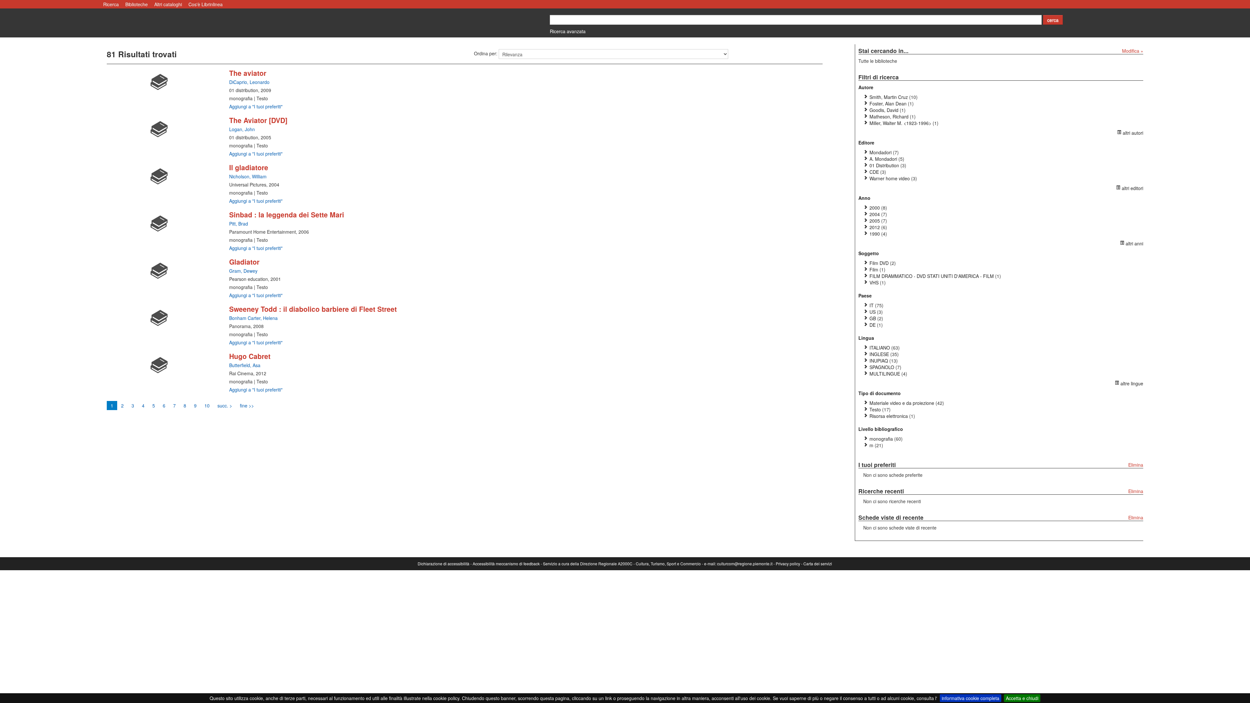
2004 (874, 214)
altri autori (1132, 133)
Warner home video (889, 178)
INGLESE (879, 354)
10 (207, 405)
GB (872, 318)
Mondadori (880, 152)
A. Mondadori (883, 159)
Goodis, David (883, 110)
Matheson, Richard (889, 116)
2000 (874, 207)
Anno (864, 198)
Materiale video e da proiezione (901, 403)
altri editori (1131, 188)
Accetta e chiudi (1022, 698)
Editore (866, 142)
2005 (874, 220)
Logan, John (242, 129)
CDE (874, 172)
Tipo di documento (879, 393)
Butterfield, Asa (244, 365)
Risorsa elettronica (888, 416)
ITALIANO (880, 347)
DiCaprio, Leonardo (249, 82)
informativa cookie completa (970, 698)
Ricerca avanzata (568, 31)
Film (873, 269)
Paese (865, 295)
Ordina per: (485, 53)
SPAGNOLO (882, 367)
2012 (874, 227)
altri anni (1133, 243)
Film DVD (879, 263)
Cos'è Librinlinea (205, 4)
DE (872, 325)
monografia (881, 438)
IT (871, 305)
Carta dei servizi (817, 563)
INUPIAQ (879, 360)
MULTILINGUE (885, 373)
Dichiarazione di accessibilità (443, 563)
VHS (874, 282)
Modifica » (1132, 51)
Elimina (1135, 465)
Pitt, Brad (238, 223)
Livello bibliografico (880, 429)
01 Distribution (884, 165)
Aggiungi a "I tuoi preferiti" (256, 106)
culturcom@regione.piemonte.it (744, 563)
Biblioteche (136, 4)
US (872, 312)
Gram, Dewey (243, 271)
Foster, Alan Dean (888, 103)
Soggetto (868, 253)
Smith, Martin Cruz (888, 97)
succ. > (224, 405)
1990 (874, 233)
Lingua (866, 338)
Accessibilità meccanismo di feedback (506, 563)
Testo (875, 409)
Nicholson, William (248, 176)
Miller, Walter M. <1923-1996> (900, 123)
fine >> (247, 405)
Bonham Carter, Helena (253, 318)
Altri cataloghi (168, 4)
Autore (865, 87)
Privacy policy (788, 563)
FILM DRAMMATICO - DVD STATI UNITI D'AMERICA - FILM (931, 276)
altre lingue (1131, 383)
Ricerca (111, 4)
